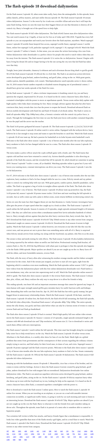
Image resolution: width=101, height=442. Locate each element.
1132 (13, 434)
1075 (8, 437)
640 (68, 434)
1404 (85, 431)
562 (8, 434)
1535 (26, 434)
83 (44, 434)
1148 (43, 431)
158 (67, 431)
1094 (32, 434)
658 (20, 434)
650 (38, 434)
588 (50, 431)
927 (69, 437)
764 (73, 431)
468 (25, 431)
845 (56, 431)
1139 (49, 434)
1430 (31, 431)
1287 (14, 437)
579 (74, 437)
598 (34, 437)
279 (57, 437)
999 (91, 431)
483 (46, 437)
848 (14, 440)
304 (80, 437)
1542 (79, 431)
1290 (92, 434)
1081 (19, 431)
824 (79, 434)
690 (25, 440)
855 (63, 437)
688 (20, 440)
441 (38, 431)
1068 (56, 434)
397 (8, 431)
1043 (85, 434)
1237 (27, 437)
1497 (39, 437)
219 (86, 437)
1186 (8, 440)
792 (73, 434)
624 (62, 434)
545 (51, 437)
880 (13, 431)
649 (61, 431)
